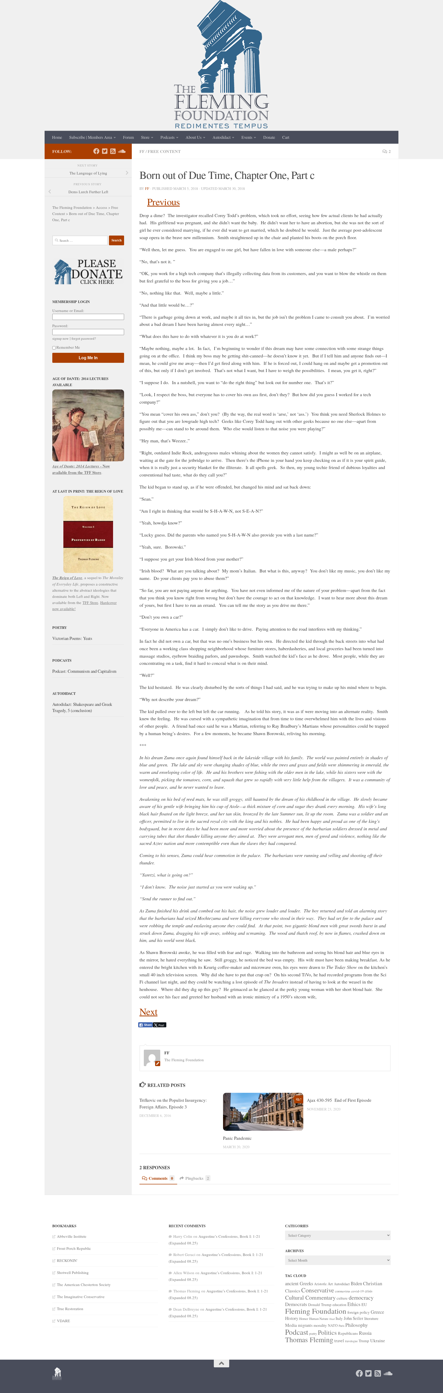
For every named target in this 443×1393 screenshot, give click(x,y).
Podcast (296, 1332)
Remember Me (68, 347)
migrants (305, 1325)
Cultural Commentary (310, 1297)
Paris (341, 1326)
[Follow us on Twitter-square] (105, 151)
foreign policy (358, 1312)
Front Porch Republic (74, 1248)
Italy (339, 1318)
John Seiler (353, 1318)
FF (142, 151)
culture (342, 1298)
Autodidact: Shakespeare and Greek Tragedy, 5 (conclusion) (82, 707)
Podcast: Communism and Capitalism (84, 671)
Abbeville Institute (71, 1236)
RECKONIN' (67, 1260)
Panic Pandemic (237, 1138)
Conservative (317, 1290)
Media (291, 1325)
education (339, 1304)
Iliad (332, 1319)
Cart (285, 137)
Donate (269, 137)
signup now (60, 338)
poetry (313, 1333)
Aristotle (320, 1283)
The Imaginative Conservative (81, 1296)
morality (320, 1325)
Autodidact (221, 137)
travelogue (351, 1341)
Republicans (348, 1333)
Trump (364, 1340)
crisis (368, 1291)
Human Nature (318, 1318)
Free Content (164, 151)
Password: (60, 325)
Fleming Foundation (315, 1311)
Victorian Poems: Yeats (72, 638)
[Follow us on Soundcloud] (121, 151)
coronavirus (342, 1291)
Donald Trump (319, 1304)
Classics (292, 1291)
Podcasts (167, 137)
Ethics (353, 1304)
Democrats (296, 1304)
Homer (303, 1318)
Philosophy (356, 1324)
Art (330, 1283)
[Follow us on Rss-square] (113, 151)
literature (371, 1318)
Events (246, 137)
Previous (163, 201)
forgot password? (84, 338)
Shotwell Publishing (73, 1272)
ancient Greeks (299, 1283)
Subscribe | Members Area (90, 137)
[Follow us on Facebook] (96, 151)
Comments (161, 1178)
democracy (361, 1297)
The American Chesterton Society (84, 1284)
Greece (377, 1312)
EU (364, 1304)
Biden (356, 1283)
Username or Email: (68, 310)
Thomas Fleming (309, 1339)
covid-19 (357, 1291)
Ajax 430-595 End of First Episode (339, 1100)
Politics (327, 1332)
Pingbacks (197, 1178)
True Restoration (70, 1308)
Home (57, 137)
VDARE (63, 1320)
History (291, 1318)
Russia (365, 1333)
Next (148, 1011)
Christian (372, 1283)
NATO (333, 1325)
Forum (128, 137)
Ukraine (377, 1340)
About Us (194, 137)
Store (145, 137)
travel (339, 1340)
